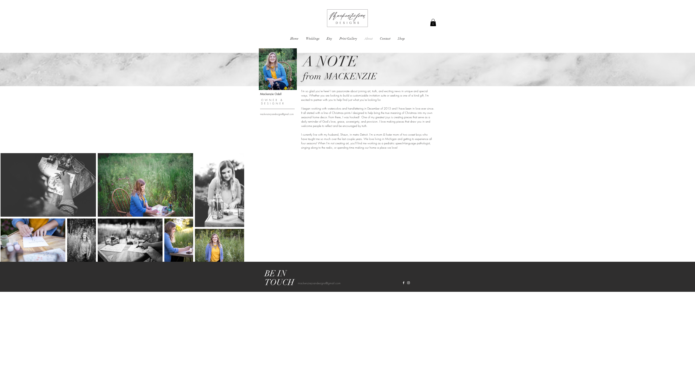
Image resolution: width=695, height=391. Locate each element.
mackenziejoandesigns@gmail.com (277, 114)
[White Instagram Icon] (408, 283)
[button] (433, 22)
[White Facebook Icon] (403, 283)
